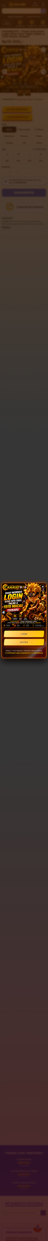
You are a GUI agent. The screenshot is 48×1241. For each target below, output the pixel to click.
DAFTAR (24, 642)
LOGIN (24, 634)
